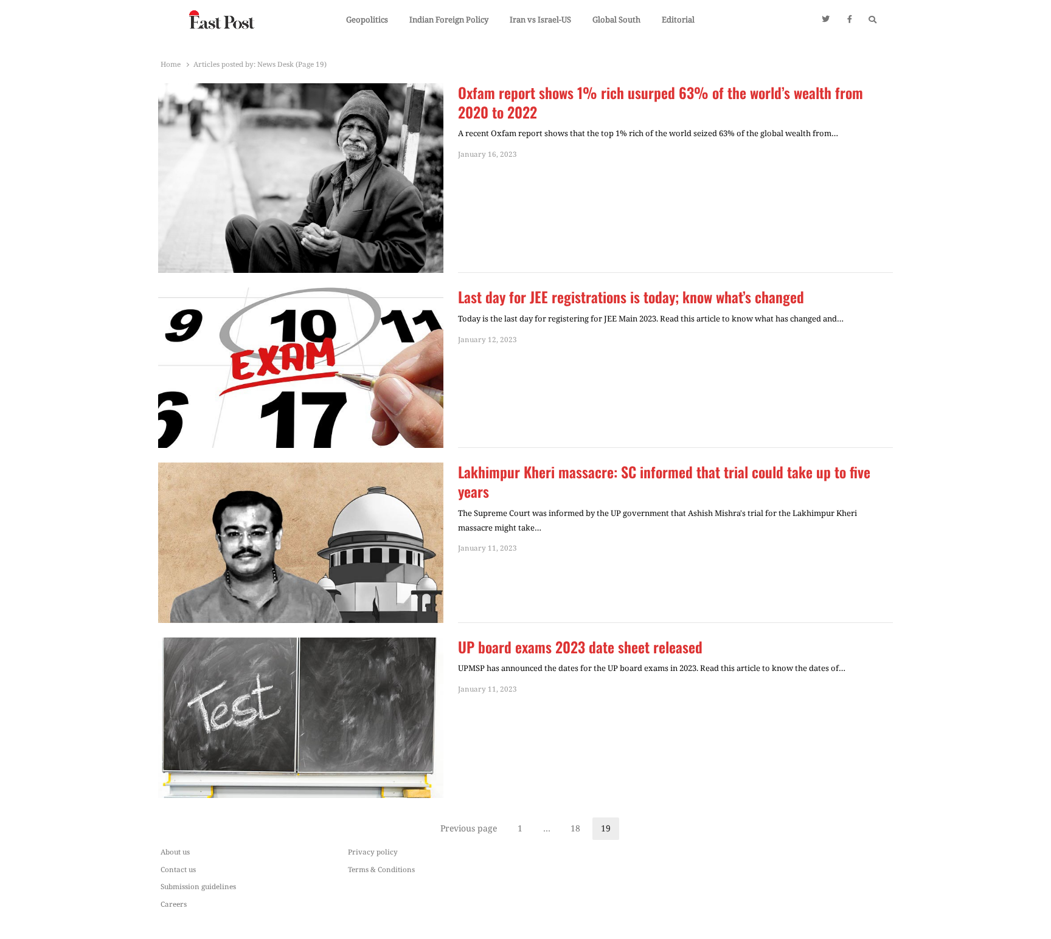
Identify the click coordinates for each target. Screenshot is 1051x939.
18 (580, 830)
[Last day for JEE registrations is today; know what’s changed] (300, 294)
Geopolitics (367, 19)
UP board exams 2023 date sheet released (580, 647)
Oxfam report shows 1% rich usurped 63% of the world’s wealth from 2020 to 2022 (660, 102)
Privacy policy (373, 851)
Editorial (678, 19)
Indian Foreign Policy (448, 19)
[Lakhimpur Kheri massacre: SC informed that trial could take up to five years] (300, 469)
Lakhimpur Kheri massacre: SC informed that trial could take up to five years (664, 482)
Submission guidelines (198, 886)
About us (175, 851)
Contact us (178, 869)
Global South (616, 19)
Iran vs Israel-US (540, 19)
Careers (174, 904)
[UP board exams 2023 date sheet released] (300, 644)
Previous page (468, 828)
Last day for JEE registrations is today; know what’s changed (631, 297)
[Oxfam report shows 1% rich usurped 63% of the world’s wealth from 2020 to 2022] (300, 90)
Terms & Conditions (381, 869)
